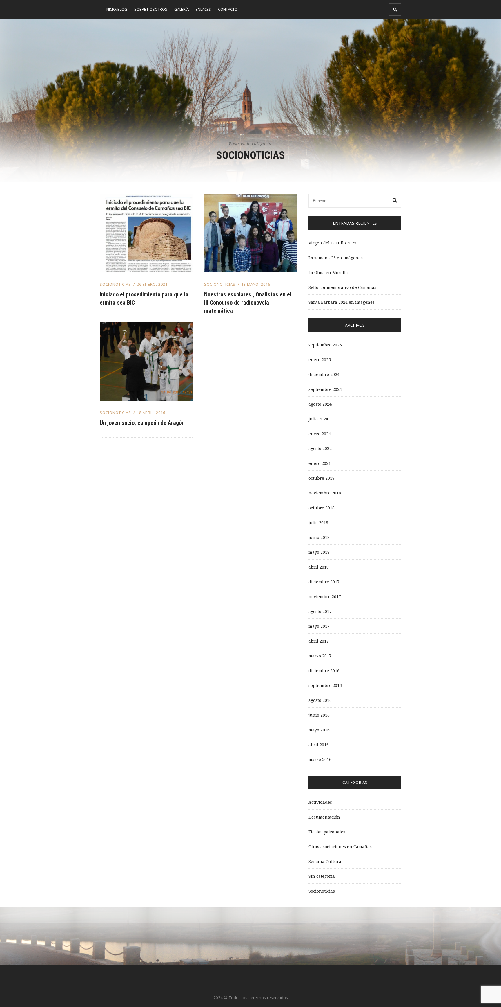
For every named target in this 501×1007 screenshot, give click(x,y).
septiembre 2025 (325, 345)
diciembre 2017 (324, 582)
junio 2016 (319, 715)
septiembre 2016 (325, 685)
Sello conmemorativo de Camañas (342, 287)
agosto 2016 (320, 700)
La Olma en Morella (328, 272)
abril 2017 (318, 641)
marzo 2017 (319, 656)
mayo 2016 (319, 730)
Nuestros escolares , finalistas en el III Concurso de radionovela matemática (247, 302)
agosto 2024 (320, 404)
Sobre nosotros (150, 9)
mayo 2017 (319, 626)
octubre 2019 (321, 478)
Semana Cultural (325, 861)
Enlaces (203, 9)
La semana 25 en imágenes (335, 257)
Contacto (227, 9)
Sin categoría (321, 876)
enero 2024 (319, 433)
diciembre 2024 (324, 374)
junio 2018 (319, 537)
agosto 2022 (320, 448)
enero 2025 (319, 359)
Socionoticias (115, 284)
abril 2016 (318, 744)
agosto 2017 (320, 611)
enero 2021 (319, 463)
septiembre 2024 (325, 389)
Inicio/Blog (116, 9)
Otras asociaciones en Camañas (340, 846)
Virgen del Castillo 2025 (332, 243)
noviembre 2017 (324, 596)
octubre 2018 (321, 507)
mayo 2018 (319, 552)
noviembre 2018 (324, 493)
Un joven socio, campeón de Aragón (142, 422)
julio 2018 (318, 522)
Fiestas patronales (326, 832)
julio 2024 (318, 419)
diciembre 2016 (324, 670)
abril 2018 (318, 567)
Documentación (324, 817)
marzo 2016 (319, 759)
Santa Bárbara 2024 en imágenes (341, 302)
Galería (181, 9)
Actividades (320, 802)
